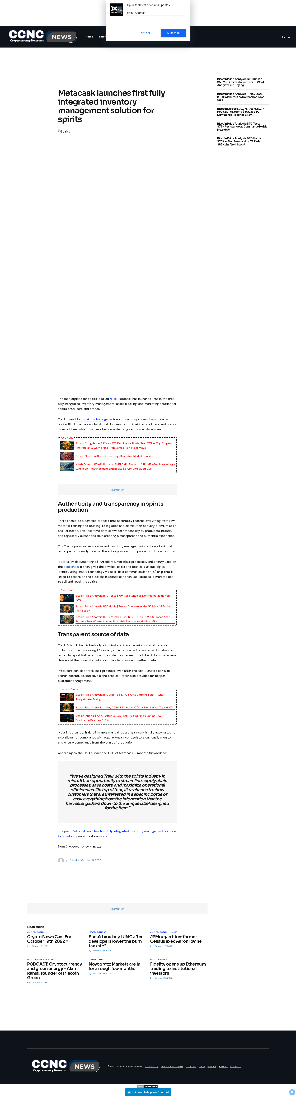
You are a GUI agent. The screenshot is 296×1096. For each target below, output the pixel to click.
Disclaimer (191, 1066)
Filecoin (49, 960)
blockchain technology (91, 419)
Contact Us (235, 1066)
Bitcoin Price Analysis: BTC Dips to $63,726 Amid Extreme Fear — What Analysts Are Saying (120, 697)
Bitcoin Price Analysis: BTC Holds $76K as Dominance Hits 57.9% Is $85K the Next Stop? (123, 609)
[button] (283, 37)
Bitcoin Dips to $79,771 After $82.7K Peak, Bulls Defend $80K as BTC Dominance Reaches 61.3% (118, 718)
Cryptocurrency (36, 932)
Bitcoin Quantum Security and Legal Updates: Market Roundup (115, 456)
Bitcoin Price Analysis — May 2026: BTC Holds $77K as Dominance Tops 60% (124, 707)
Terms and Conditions (172, 1066)
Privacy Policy (151, 1066)
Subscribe (173, 32)
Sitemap (212, 1066)
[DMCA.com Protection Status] (147, 1086)
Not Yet (145, 32)
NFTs (113, 399)
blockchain (71, 567)
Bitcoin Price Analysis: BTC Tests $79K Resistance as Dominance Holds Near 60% (123, 598)
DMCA (202, 1066)
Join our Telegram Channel (150, 1092)
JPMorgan (173, 932)
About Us (223, 1066)
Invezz (103, 836)
